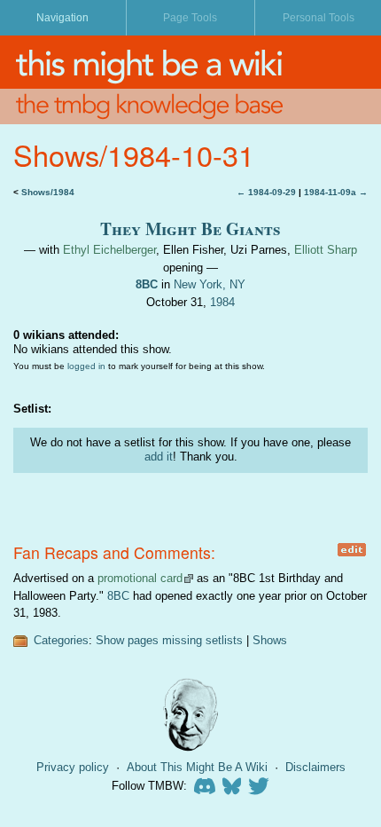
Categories (61, 640)
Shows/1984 (47, 192)
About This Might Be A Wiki (197, 767)
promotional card (140, 578)
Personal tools (318, 18)
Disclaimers (315, 767)
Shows (270, 640)
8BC (147, 284)
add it (158, 456)
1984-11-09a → (336, 192)
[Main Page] (190, 62)
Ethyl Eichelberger (109, 249)
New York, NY (209, 284)
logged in (86, 366)
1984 (222, 302)
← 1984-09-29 (266, 192)
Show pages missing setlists (169, 640)
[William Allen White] (190, 715)
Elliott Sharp (325, 249)
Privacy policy (72, 767)
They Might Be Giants (190, 228)
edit (351, 549)
